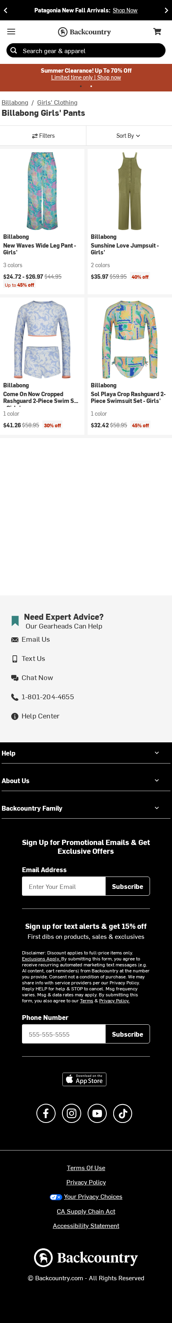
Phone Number (45, 1017)
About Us (16, 780)
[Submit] (13, 50)
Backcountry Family (32, 807)
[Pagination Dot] (81, 86)
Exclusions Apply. (41, 958)
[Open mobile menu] (11, 31)
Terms (86, 1000)
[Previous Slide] (5, 10)
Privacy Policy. (114, 1000)
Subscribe (127, 886)
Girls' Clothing (57, 102)
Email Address (44, 869)
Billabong (15, 102)
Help (9, 752)
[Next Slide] (166, 10)
